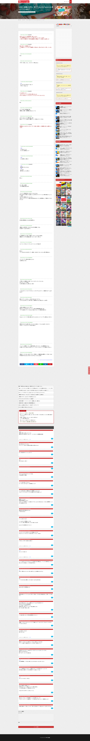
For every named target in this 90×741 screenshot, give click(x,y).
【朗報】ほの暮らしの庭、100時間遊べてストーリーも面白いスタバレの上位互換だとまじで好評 (66, 134)
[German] (64, 24)
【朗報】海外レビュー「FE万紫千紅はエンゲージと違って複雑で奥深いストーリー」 (66, 172)
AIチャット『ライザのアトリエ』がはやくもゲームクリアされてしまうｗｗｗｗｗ (32, 392)
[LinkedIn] (45, 364)
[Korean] (63, 24)
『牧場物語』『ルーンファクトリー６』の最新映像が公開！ (64, 86)
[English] (58, 24)
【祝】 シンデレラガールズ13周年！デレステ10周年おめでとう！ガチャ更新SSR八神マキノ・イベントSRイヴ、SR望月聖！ (36, 388)
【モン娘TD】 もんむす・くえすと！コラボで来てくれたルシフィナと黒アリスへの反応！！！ (34, 390)
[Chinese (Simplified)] (59, 24)
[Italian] (69, 24)
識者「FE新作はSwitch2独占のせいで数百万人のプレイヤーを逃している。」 (31, 386)
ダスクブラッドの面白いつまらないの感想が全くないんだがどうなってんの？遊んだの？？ (64, 66)
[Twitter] (26, 364)
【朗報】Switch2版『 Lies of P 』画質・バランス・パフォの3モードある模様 (64, 77)
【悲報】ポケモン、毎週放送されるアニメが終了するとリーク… (66, 151)
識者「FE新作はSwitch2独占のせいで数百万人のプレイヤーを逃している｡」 (66, 136)
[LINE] (40, 364)
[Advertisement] (36, 26)
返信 (52, 438)
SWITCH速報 (48, 737)
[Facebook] (22, 364)
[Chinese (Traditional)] (61, 24)
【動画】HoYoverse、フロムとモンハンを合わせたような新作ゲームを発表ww (31, 394)
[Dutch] (67, 24)
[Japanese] (56, 24)
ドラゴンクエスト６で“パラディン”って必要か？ (26, 398)
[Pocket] (36, 364)
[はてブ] (31, 364)
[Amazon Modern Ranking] (69, 226)
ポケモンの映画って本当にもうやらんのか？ (26, 407)
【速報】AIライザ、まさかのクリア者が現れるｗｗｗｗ (27, 396)
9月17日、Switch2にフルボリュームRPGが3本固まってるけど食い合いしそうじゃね (65, 169)
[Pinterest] (50, 364)
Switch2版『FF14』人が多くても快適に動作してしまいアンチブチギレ (66, 145)
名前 (19, 722)
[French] (66, 24)
